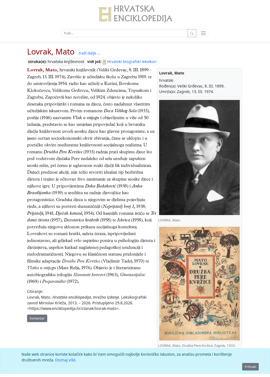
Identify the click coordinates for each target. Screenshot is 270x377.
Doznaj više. (65, 360)
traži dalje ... (89, 53)
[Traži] (192, 33)
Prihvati (250, 367)
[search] (203, 33)
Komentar (37, 318)
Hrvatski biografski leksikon (131, 61)
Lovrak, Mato (51, 51)
